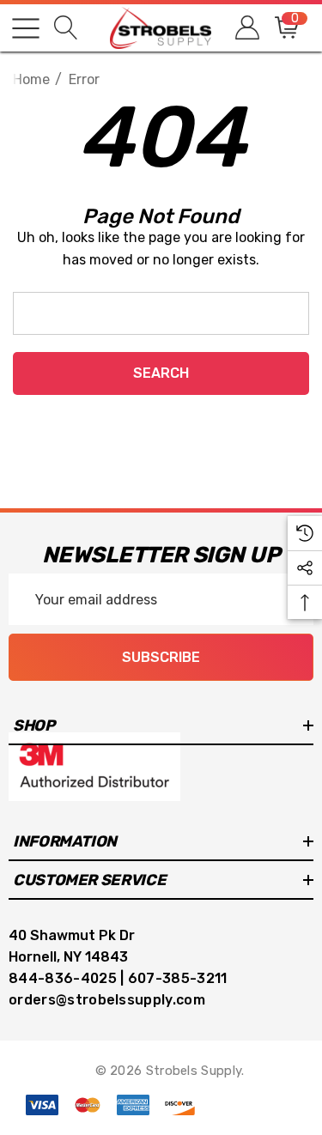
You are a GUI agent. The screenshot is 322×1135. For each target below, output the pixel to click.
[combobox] (161, 313)
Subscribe (161, 657)
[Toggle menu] (25, 28)
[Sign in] (246, 27)
